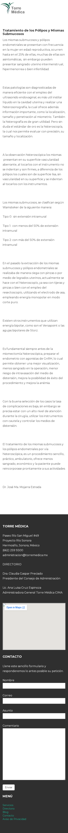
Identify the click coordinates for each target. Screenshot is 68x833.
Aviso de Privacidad (14, 819)
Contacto (8, 815)
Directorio (9, 808)
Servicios (8, 805)
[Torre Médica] (12, 8)
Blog (5, 812)
